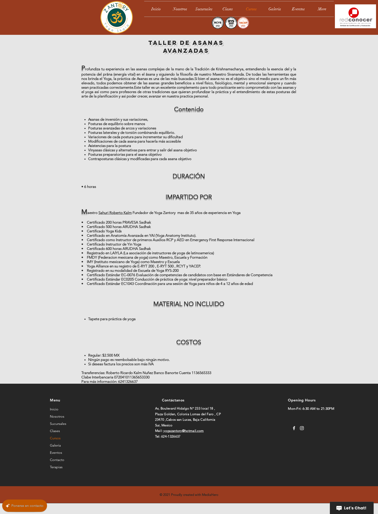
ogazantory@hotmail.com (184, 431)
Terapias (56, 467)
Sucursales (58, 424)
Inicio (54, 409)
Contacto (57, 460)
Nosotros (57, 416)
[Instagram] (301, 428)
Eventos (56, 452)
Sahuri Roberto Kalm (115, 212)
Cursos (55, 438)
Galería (55, 445)
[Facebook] (294, 428)
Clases (55, 431)
